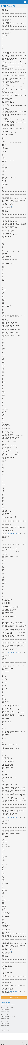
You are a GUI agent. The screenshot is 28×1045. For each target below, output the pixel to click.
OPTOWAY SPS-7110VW (8, 1016)
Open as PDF (14, 997)
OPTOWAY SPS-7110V (7, 1007)
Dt (4, 2)
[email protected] (12, 206)
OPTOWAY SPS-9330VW (8, 1005)
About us (24, 1043)
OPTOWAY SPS (5, 1009)
